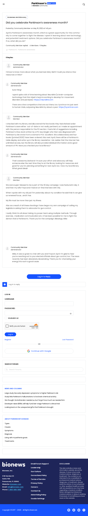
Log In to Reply (44, 276)
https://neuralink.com (43, 99)
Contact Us (35, 491)
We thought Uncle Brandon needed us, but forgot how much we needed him (35, 400)
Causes (8, 427)
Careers (34, 487)
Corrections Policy (39, 475)
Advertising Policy (38, 495)
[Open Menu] (3, 4)
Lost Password (67, 340)
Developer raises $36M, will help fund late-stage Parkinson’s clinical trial (32, 404)
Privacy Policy (37, 483)
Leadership (35, 467)
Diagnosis (8, 434)
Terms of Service (38, 479)
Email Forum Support (40, 464)
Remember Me (13, 318)
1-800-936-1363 (14, 490)
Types (7, 423)
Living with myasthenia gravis (16, 437)
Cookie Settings (37, 498)
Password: (10, 308)
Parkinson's (13, 50)
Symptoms (9, 430)
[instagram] (74, 510)
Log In (10, 334)
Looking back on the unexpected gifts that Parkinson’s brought (29, 407)
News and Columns (13, 388)
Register (8, 340)
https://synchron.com (68, 107)
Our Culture (36, 471)
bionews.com (15, 484)
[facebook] (69, 510)
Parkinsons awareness (26, 50)
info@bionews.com (15, 487)
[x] (84, 510)
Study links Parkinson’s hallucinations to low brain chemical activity (30, 396)
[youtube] (79, 510)
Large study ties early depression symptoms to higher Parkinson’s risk (31, 393)
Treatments (9, 441)
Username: (9, 299)
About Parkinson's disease (17, 419)
